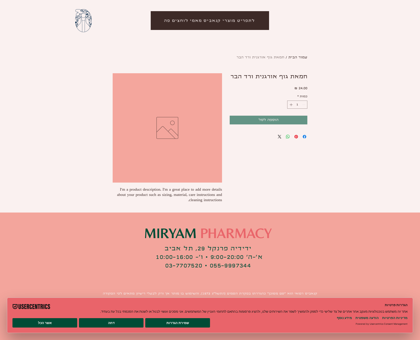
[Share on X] (279, 136)
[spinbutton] (297, 104)
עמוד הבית (297, 57)
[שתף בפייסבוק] (304, 136)
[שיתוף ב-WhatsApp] (287, 136)
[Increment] (290, 104)
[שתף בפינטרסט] (296, 136)
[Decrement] (304, 104)
